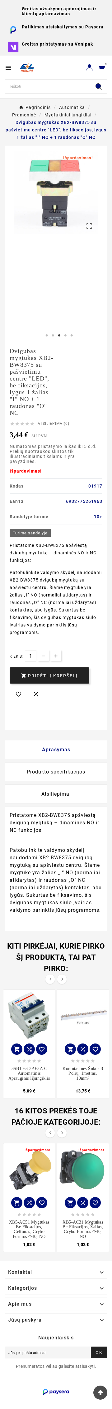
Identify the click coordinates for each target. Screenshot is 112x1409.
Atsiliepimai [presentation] (56, 794)
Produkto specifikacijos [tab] (56, 772)
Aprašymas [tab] (56, 750)
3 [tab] (59, 335)
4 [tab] (65, 335)
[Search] (99, 86)
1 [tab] (47, 335)
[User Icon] (89, 67)
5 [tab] (71, 335)
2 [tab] (53, 335)
